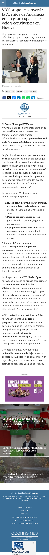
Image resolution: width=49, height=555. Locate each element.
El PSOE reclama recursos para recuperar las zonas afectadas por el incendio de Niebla (23, 421)
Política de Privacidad (24, 520)
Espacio (33, 91)
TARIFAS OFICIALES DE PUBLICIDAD (24, 524)
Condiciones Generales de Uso (24, 517)
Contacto (24, 511)
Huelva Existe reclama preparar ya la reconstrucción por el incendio (23, 475)
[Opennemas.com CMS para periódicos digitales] (24, 536)
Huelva (19, 91)
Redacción (23, 114)
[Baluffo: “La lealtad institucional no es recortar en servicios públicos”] (24, 443)
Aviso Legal (24, 514)
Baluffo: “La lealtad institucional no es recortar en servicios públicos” (24, 449)
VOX (26, 91)
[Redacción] (24, 107)
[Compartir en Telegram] (33, 97)
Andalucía (10, 91)
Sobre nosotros (24, 507)
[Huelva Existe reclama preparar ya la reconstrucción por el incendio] (24, 470)
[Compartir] (4, 97)
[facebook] (29, 114)
